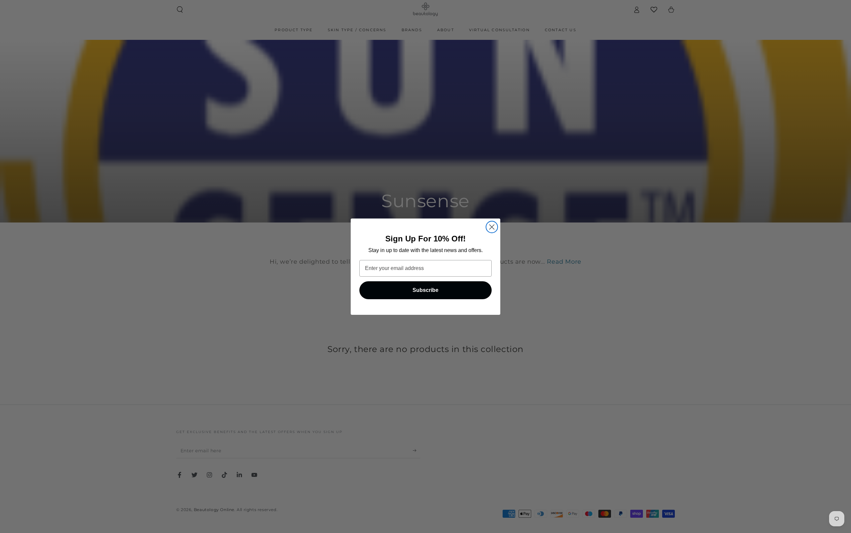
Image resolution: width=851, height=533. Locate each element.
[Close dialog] (492, 227)
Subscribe (425, 290)
